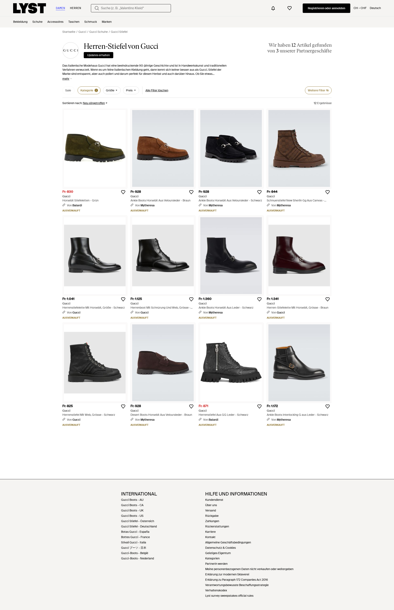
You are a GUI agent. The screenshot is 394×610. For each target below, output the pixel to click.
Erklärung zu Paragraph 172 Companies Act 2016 (236, 580)
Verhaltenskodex (216, 590)
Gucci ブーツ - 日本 (133, 548)
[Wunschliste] (289, 8)
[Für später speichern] (123, 192)
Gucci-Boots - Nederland (137, 558)
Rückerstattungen (217, 526)
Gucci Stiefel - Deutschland (139, 526)
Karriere (210, 532)
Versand (210, 510)
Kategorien (212, 558)
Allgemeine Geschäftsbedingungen (228, 542)
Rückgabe (212, 516)
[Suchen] (96, 8)
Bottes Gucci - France (135, 537)
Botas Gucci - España (135, 532)
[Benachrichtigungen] (273, 8)
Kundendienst (214, 500)
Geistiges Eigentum (218, 553)
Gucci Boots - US (132, 516)
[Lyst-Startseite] (29, 8)
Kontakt (210, 537)
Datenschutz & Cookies (220, 548)
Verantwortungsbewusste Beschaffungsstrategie (237, 585)
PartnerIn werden (216, 564)
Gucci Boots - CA (132, 505)
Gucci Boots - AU (132, 500)
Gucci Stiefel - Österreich (137, 521)
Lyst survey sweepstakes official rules (229, 596)
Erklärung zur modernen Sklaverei (227, 574)
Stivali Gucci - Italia (133, 542)
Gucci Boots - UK (132, 510)
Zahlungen (212, 521)
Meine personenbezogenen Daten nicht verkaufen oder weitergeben (249, 569)
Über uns (211, 505)
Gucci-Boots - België (134, 553)
